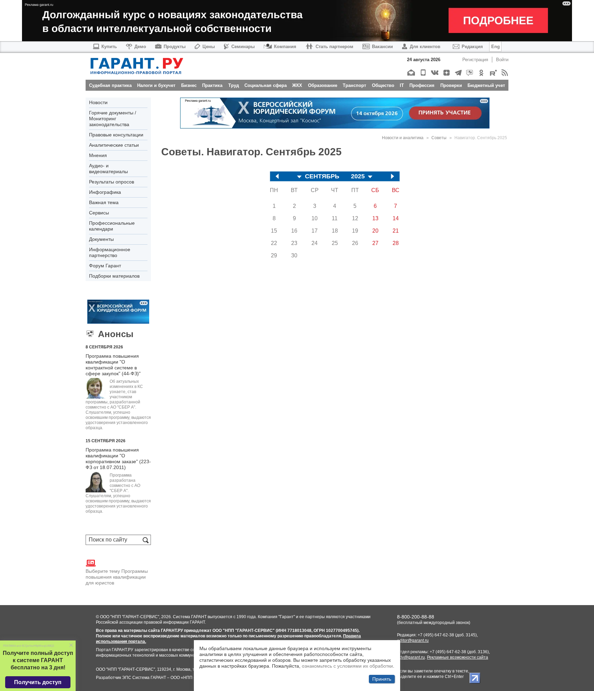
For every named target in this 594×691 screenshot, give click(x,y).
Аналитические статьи (114, 145)
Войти (502, 59)
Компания (285, 46)
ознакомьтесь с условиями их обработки (347, 666)
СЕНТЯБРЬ (322, 176)
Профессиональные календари (112, 226)
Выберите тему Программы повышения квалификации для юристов (117, 577)
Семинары (243, 46)
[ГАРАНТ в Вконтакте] (434, 72)
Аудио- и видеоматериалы (108, 168)
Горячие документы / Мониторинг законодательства (112, 118)
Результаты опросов (111, 182)
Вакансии (382, 46)
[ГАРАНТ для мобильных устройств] (423, 72)
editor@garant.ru (413, 640)
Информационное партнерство (109, 252)
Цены (208, 46)
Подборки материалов (114, 276)
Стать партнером (334, 46)
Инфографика (105, 192)
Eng (495, 46)
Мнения (98, 155)
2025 (358, 176)
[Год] (370, 177)
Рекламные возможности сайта (457, 657)
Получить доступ (38, 682)
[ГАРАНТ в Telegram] (458, 72)
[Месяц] (299, 177)
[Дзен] (446, 72)
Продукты (175, 46)
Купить (109, 46)
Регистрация (475, 59)
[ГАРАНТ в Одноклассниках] (481, 72)
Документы (101, 239)
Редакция (472, 46)
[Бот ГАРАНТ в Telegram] (469, 72)
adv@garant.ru (411, 657)
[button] (71, 645)
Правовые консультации (116, 134)
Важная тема (104, 202)
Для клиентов (425, 46)
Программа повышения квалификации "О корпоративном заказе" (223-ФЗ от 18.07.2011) (118, 458)
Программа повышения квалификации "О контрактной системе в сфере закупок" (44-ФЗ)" (113, 364)
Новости (98, 102)
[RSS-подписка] (504, 72)
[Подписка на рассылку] (411, 72)
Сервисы (99, 212)
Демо (140, 46)
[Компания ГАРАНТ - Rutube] (493, 72)
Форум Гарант (105, 265)
